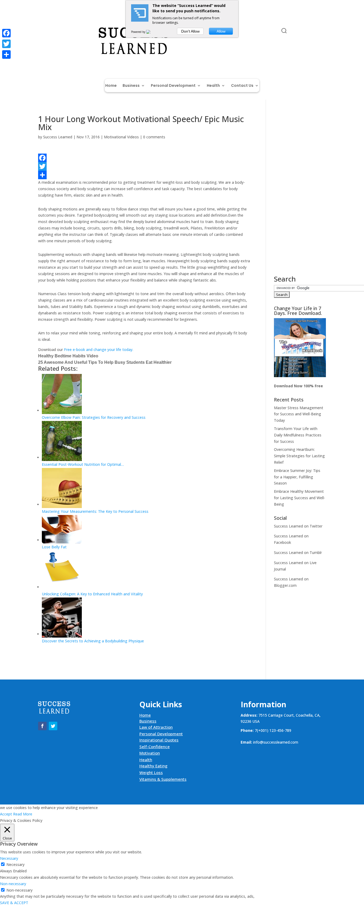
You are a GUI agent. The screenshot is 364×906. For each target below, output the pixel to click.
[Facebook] (144, 158)
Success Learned (57, 136)
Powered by (138, 32)
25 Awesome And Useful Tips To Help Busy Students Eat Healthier (105, 362)
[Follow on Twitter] (53, 32)
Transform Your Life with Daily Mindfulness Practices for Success (297, 435)
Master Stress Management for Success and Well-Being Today (298, 414)
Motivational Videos (121, 136)
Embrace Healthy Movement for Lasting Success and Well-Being (299, 498)
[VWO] (151, 32)
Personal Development (173, 86)
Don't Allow (190, 31)
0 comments (154, 136)
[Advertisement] (300, 195)
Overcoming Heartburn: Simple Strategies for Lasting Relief (299, 456)
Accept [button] (6, 814)
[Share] (144, 175)
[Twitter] (144, 166)
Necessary (15, 864)
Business (131, 86)
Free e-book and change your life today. (98, 349)
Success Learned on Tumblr (298, 552)
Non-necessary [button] (13, 883)
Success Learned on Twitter (298, 526)
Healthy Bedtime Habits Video (68, 356)
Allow (221, 31)
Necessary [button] (9, 858)
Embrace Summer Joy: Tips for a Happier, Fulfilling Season (297, 477)
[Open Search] (284, 31)
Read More (22, 814)
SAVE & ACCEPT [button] (14, 902)
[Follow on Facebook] (42, 32)
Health (213, 86)
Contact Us (242, 86)
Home (111, 86)
